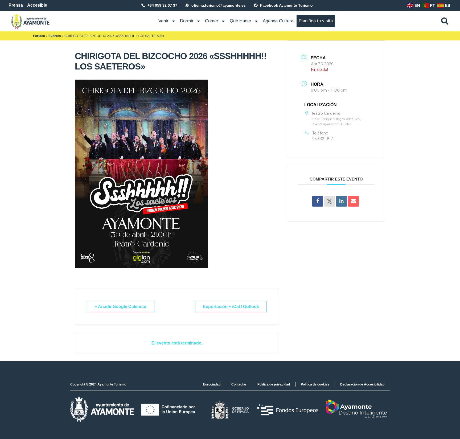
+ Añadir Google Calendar (121, 306)
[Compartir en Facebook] (317, 201)
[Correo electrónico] (353, 201)
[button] (444, 21)
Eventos (54, 36)
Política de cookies (315, 384)
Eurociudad (211, 384)
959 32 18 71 (323, 138)
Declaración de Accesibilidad (362, 384)
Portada (39, 36)
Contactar (239, 384)
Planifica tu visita (316, 20)
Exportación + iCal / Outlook (231, 306)
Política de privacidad (273, 384)
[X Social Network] (329, 201)
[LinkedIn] (341, 201)
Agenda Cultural (278, 20)
